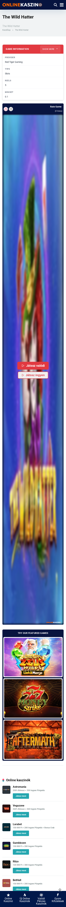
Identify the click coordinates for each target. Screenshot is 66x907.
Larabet (17, 824)
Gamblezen (19, 842)
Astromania (19, 786)
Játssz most (21, 796)
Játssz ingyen (35, 375)
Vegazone (18, 805)
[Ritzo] (6, 867)
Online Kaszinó (8, 900)
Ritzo (16, 861)
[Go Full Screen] (11, 109)
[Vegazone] (6, 811)
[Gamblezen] (6, 848)
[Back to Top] (60, 890)
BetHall (17, 880)
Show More (48, 49)
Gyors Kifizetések (58, 900)
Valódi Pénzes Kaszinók (41, 901)
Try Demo (33, 656)
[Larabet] (6, 830)
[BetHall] (6, 886)
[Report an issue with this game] (6, 109)
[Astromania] (6, 792)
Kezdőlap (6, 30)
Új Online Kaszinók (25, 900)
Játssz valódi (35, 365)
